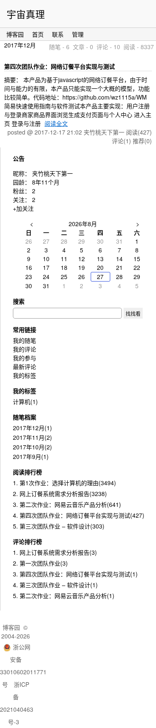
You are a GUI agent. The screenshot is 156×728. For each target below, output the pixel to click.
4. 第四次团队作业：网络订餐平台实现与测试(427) (78, 515)
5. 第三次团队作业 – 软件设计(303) (58, 526)
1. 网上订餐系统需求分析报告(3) (55, 552)
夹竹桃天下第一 (52, 173)
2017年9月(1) (31, 456)
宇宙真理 (26, 13)
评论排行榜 (27, 541)
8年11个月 (45, 182)
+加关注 (23, 208)
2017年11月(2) (32, 437)
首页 (38, 34)
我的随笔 (24, 340)
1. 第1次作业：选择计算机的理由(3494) (64, 483)
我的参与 (24, 358)
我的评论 (24, 349)
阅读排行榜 (27, 472)
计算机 (25, 401)
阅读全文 (56, 123)
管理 (78, 34)
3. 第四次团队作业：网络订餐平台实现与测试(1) (75, 574)
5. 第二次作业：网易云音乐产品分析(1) (63, 595)
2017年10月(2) (32, 447)
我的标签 (24, 375)
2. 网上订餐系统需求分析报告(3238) (60, 493)
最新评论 (24, 366)
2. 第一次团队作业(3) (40, 563)
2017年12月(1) (32, 428)
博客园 (15, 34)
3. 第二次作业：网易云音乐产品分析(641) (67, 504)
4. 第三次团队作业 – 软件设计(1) (55, 585)
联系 (58, 34)
